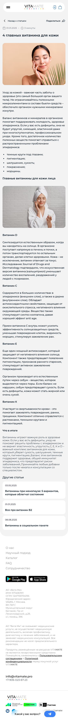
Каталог (12, 558)
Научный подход (18, 553)
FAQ (9, 563)
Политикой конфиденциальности (22, 660)
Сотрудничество (18, 568)
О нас (10, 548)
